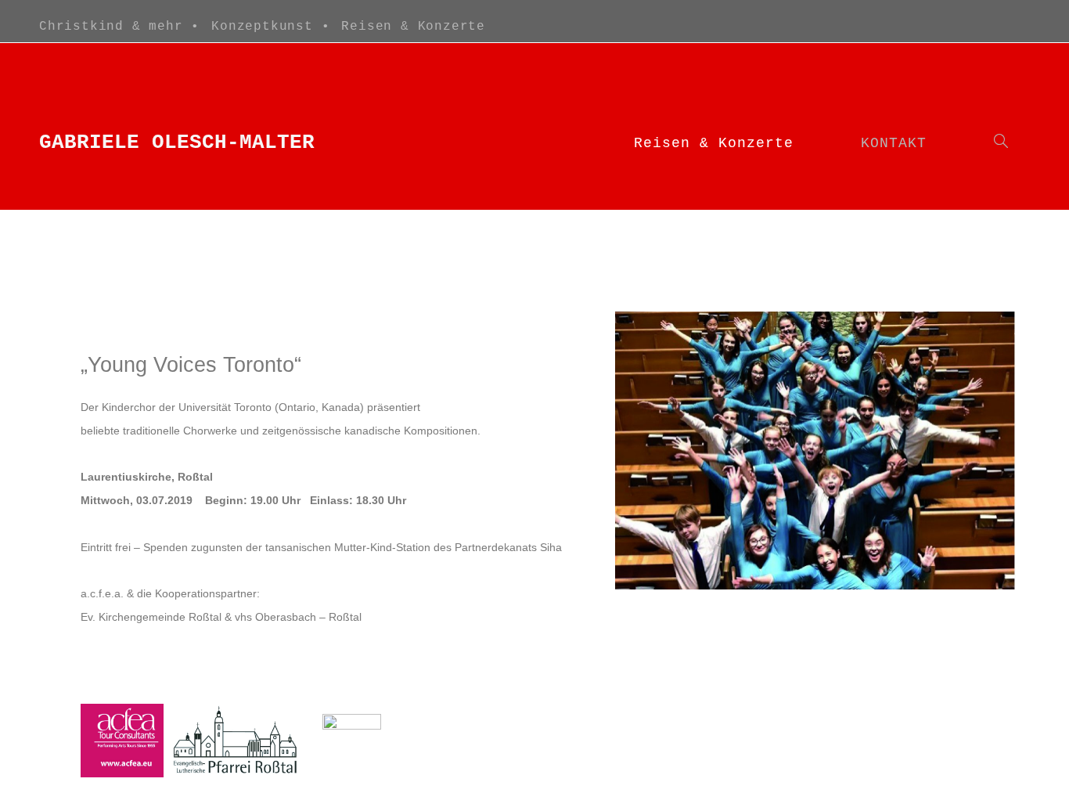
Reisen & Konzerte (413, 27)
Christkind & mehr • (119, 27)
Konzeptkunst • (270, 27)
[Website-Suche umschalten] (1001, 143)
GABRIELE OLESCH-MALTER (177, 142)
